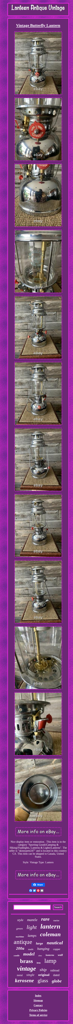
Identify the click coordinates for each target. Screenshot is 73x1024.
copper (56, 949)
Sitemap (38, 1000)
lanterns (50, 955)
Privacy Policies (38, 1010)
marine (56, 920)
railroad (54, 970)
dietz (40, 956)
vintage (26, 968)
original (43, 975)
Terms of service (38, 1015)
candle (16, 955)
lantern (50, 926)
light (32, 927)
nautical (55, 942)
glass (43, 980)
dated (56, 975)
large (39, 943)
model (29, 954)
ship (43, 969)
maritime (20, 936)
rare (45, 919)
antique (23, 941)
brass (26, 961)
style (20, 920)
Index (38, 995)
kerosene (24, 980)
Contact (38, 1005)
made (31, 949)
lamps (32, 936)
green (19, 928)
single (30, 975)
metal (20, 975)
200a (20, 948)
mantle (32, 920)
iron (39, 962)
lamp (50, 960)
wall (60, 954)
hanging (43, 949)
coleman (50, 934)
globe (57, 981)
